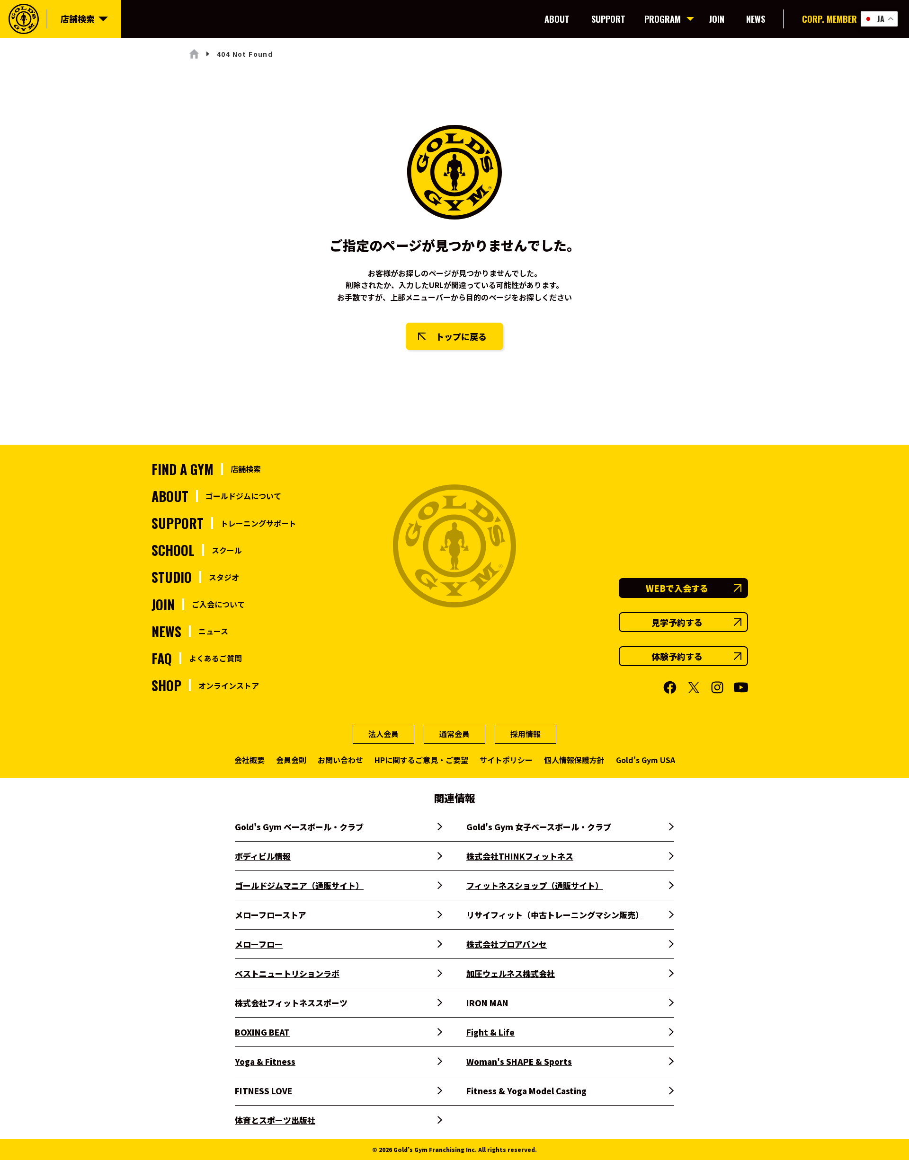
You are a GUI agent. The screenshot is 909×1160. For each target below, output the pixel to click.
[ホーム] (194, 54)
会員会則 (291, 759)
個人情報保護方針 (574, 759)
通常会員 (454, 733)
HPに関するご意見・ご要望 (421, 759)
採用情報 (525, 733)
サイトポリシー (506, 759)
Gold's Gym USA (645, 759)
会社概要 (249, 759)
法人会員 (383, 733)
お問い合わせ (340, 759)
